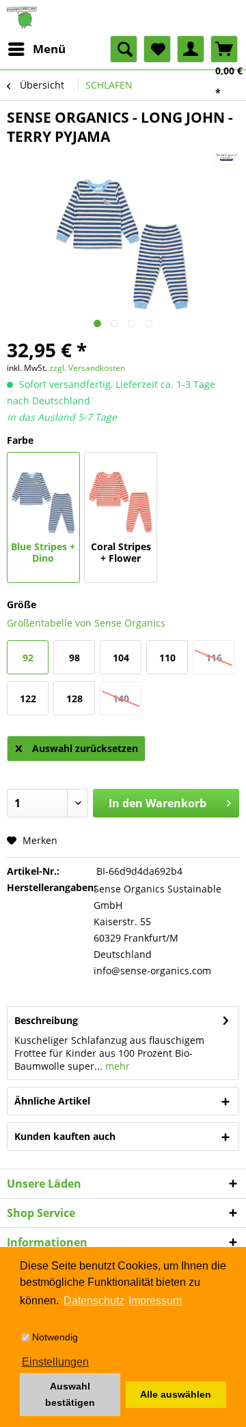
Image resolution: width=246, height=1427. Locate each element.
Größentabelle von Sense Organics (86, 622)
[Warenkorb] (224, 49)
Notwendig (55, 1337)
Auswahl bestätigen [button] (70, 1394)
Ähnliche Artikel (52, 1100)
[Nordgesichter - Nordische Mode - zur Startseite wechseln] (123, 18)
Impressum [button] (155, 1300)
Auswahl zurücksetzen (85, 748)
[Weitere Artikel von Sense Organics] (227, 158)
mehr (116, 1066)
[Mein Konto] (190, 49)
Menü (49, 49)
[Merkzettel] (157, 49)
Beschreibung (46, 1020)
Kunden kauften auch (64, 1136)
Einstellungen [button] (55, 1362)
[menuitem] (36, 49)
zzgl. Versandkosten (87, 368)
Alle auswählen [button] (175, 1394)
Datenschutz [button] (94, 1300)
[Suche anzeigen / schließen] (123, 49)
